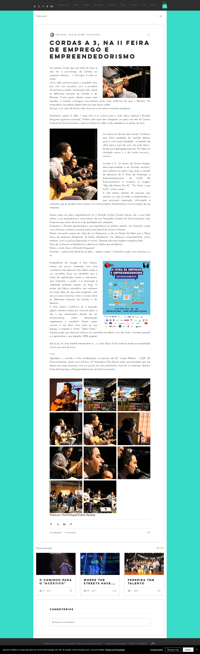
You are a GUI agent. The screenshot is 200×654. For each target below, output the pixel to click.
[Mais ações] (148, 34)
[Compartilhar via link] (71, 524)
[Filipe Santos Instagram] (39, 6)
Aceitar (188, 649)
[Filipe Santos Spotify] (34, 6)
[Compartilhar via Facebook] (51, 524)
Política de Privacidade (115, 649)
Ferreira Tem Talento (141, 581)
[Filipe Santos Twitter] (47, 6)
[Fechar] (196, 649)
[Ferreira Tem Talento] (144, 564)
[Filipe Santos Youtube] (51, 6)
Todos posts (41, 16)
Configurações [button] (156, 649)
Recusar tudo (173, 649)
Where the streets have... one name (100, 581)
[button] (164, 5)
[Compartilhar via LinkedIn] (64, 524)
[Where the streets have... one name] (100, 564)
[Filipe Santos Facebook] (43, 6)
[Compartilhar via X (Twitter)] (57, 524)
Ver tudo (160, 547)
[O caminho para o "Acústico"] (56, 564)
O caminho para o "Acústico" (55, 581)
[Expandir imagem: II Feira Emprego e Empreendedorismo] (66, 394)
